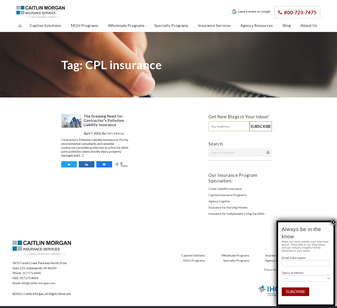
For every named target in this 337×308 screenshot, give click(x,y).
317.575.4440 (31, 273)
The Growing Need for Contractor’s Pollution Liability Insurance (104, 120)
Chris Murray (115, 133)
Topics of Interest (292, 273)
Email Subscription (293, 258)
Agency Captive (219, 201)
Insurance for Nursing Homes (228, 207)
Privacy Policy (272, 269)
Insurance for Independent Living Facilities (236, 213)
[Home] (19, 23)
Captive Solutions (193, 255)
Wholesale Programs (235, 255)
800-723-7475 (300, 12)
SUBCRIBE (295, 291)
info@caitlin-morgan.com (38, 283)
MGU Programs (194, 260)
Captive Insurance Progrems (227, 195)
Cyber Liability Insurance (225, 188)
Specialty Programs (236, 260)
